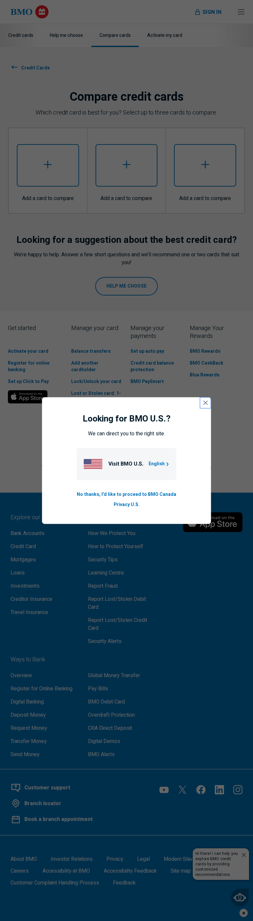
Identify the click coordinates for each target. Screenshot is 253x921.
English (157, 464)
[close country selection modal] (205, 402)
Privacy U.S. (127, 504)
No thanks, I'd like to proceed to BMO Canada (126, 494)
